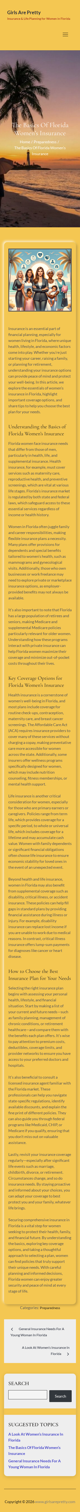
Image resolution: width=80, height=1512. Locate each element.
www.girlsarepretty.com (55, 1501)
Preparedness (50, 1308)
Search (60, 1396)
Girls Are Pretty (24, 12)
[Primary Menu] (65, 34)
